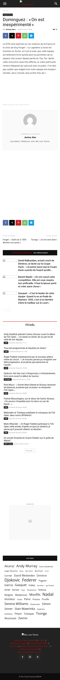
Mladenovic (21, 594)
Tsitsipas (29, 613)
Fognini (42, 580)
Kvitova (42, 589)
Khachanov (31, 590)
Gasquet (21, 584)
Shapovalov (35, 604)
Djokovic (12, 580)
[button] (4, 3)
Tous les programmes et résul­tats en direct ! (25, 348)
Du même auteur (41, 253)
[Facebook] (5, 35)
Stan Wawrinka (25, 608)
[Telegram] (31, 35)
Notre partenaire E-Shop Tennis (35, 646)
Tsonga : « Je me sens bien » (44, 239)
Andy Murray (26, 565)
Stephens (41, 609)
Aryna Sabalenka (46, 566)
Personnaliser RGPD (38, 643)
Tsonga (41, 613)
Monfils (34, 594)
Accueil (5, 10)
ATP (6, 343)
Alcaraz (9, 566)
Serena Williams (16, 603)
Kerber (16, 589)
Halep (32, 585)
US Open (8, 379)
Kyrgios (8, 594)
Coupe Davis (8, 15)
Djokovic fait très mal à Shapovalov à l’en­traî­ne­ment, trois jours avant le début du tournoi (30, 374)
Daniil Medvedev (24, 575)
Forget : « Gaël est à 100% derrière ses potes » (15, 241)
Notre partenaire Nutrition (30, 652)
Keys (23, 590)
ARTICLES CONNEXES (21, 253)
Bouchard (39, 571)
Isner (7, 589)
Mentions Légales (19, 643)
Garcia (8, 585)
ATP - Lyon (8, 444)
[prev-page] (4, 310)
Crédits (41, 640)
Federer (29, 579)
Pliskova (36, 599)
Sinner (8, 608)
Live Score (13, 646)
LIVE (6, 351)
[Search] (56, 3)
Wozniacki (10, 618)
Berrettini (29, 571)
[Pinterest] (18, 35)
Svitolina (8, 614)
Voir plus (29, 450)
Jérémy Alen (10, 29)
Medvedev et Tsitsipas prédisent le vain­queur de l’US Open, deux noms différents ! (29, 414)
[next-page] (9, 310)
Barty (21, 571)
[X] (12, 35)
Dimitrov (42, 575)
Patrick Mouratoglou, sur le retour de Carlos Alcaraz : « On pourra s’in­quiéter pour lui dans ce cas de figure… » (29, 401)
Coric (47, 571)
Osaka (19, 599)
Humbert (40, 585)
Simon (46, 603)
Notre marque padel (29, 649)
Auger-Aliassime (11, 571)
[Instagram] (30, 657)
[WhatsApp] (25, 35)
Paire (27, 599)
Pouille (45, 599)
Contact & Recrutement (25, 640)
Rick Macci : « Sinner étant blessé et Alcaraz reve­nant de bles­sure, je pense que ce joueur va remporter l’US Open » (30, 387)
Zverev (22, 618)
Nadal (47, 594)
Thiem (18, 613)
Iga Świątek (50, 585)
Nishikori (9, 599)
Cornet (8, 575)
